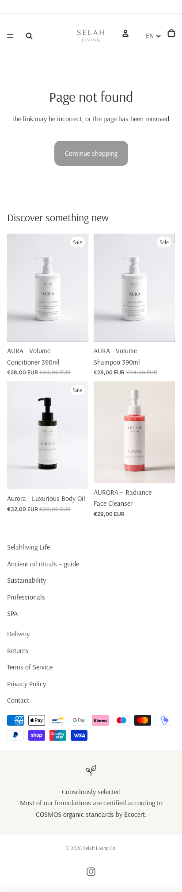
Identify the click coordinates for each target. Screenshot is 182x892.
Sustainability (26, 580)
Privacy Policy (26, 683)
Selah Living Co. (100, 848)
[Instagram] (91, 871)
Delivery (18, 633)
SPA (12, 613)
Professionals (26, 596)
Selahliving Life (28, 546)
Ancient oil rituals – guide (43, 563)
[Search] (29, 36)
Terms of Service (30, 666)
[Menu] (10, 36)
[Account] (125, 33)
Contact (18, 700)
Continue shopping (91, 153)
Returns (18, 650)
